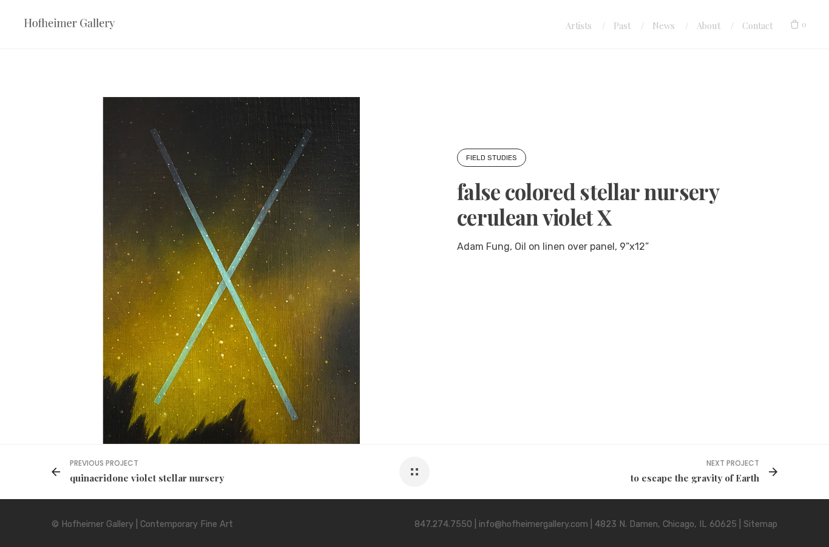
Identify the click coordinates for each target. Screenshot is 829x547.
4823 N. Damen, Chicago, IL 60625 (666, 524)
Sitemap (760, 524)
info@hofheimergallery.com (533, 524)
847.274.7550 (443, 524)
